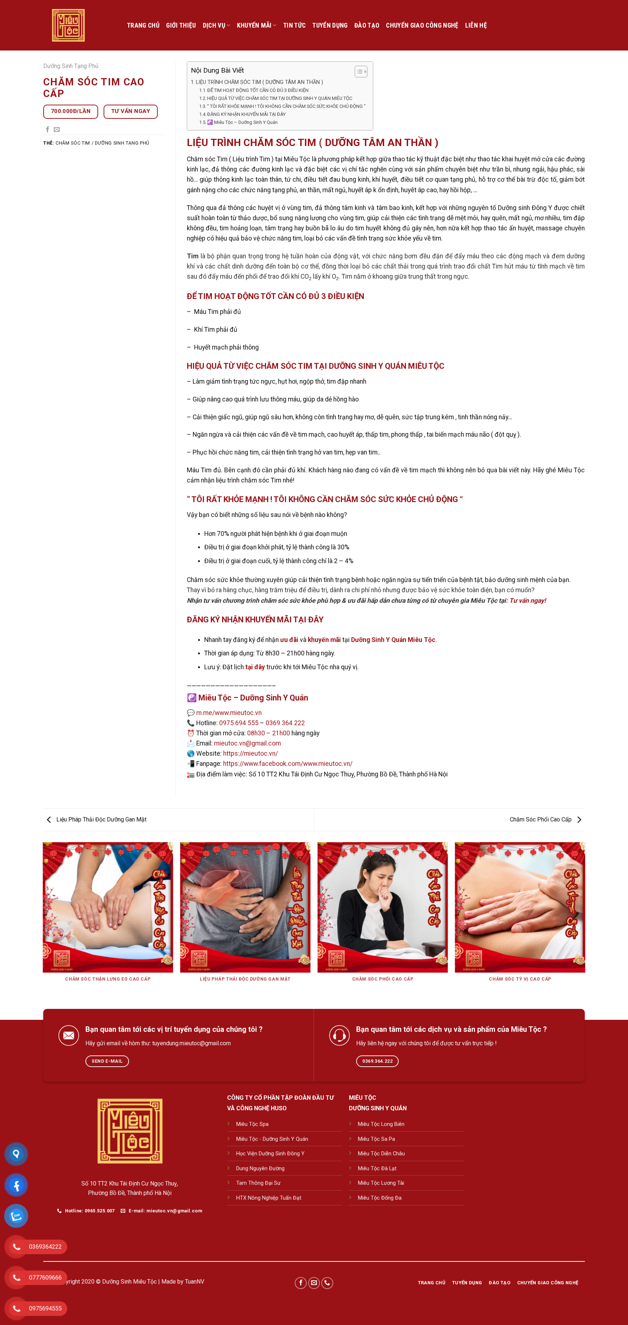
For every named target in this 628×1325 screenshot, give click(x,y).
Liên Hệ (476, 25)
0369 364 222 (285, 723)
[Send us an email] (314, 1283)
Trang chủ (143, 25)
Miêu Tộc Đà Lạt (377, 1169)
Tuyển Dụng (330, 25)
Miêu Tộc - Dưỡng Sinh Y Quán (272, 1139)
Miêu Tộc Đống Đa (380, 1198)
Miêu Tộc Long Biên (381, 1124)
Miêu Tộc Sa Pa (376, 1139)
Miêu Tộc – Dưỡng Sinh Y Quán (253, 697)
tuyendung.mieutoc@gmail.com (191, 1043)
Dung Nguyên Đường (260, 1169)
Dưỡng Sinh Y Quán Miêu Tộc (393, 639)
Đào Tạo (366, 25)
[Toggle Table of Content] (357, 71)
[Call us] (327, 1283)
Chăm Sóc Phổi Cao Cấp (541, 819)
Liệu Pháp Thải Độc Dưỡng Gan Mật (100, 819)
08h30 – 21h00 (268, 733)
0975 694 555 (238, 723)
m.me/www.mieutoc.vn (229, 712)
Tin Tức (294, 25)
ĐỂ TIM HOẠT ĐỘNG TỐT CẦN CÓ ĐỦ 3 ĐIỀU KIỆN (258, 90)
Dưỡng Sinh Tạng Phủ (70, 65)
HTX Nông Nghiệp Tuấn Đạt (268, 1198)
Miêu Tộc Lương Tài (381, 1183)
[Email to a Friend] (57, 129)
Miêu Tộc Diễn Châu (381, 1154)
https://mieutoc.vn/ (250, 753)
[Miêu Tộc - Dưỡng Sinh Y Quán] (79, 25)
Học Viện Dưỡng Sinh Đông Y (270, 1154)
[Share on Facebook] (48, 129)
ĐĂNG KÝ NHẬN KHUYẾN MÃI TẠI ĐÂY (246, 114)
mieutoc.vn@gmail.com (247, 743)
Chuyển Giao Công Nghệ (422, 25)
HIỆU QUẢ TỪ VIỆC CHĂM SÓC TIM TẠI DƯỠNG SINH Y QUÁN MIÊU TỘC (279, 98)
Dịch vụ (214, 25)
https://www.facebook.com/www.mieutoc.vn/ (288, 763)
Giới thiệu (181, 25)
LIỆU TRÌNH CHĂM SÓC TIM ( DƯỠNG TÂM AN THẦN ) (259, 82)
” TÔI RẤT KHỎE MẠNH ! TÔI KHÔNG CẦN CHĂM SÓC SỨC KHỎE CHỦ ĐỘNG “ (286, 106)
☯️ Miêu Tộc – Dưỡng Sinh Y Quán (242, 122)
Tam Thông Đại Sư (258, 1183)
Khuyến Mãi (254, 25)
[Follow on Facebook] (301, 1283)
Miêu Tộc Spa (252, 1124)
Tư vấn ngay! (527, 600)
